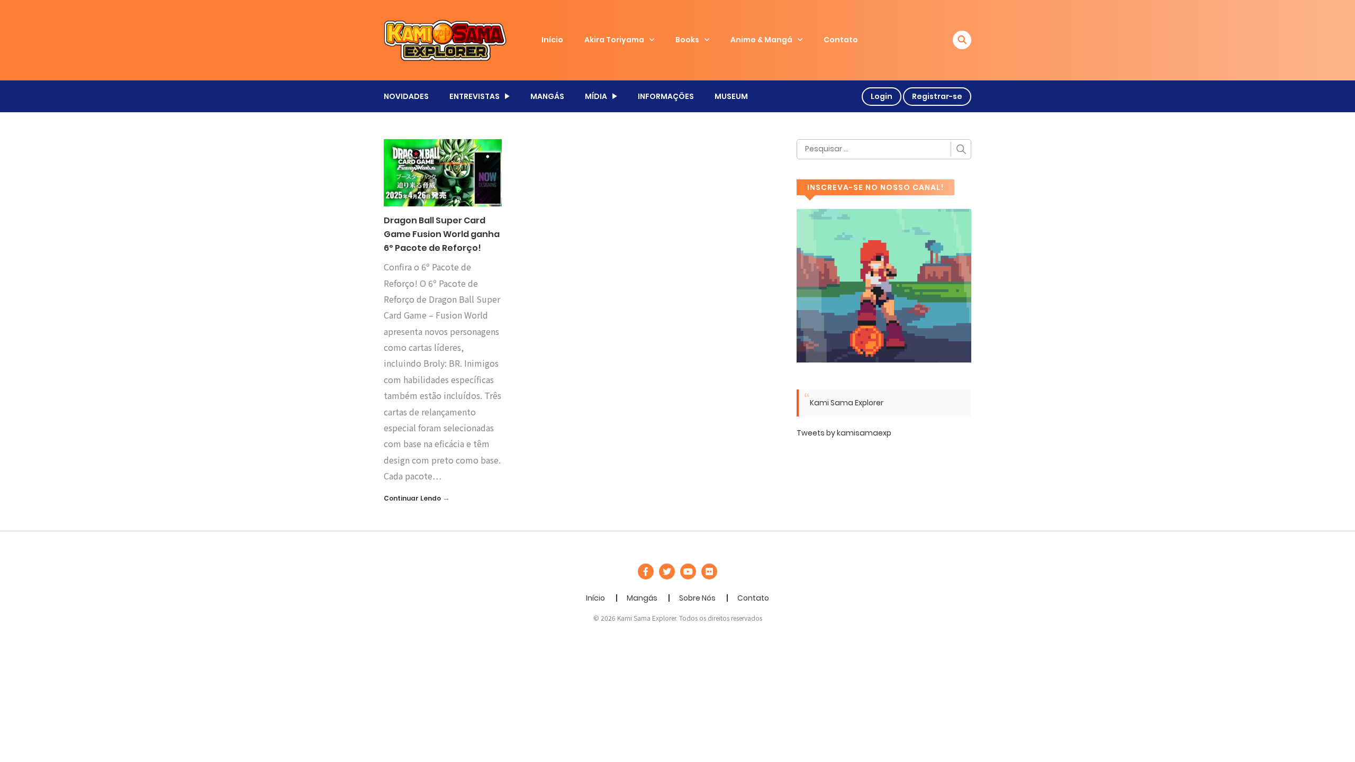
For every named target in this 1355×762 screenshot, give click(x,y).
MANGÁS (547, 96)
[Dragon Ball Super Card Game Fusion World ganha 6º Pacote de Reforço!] (443, 172)
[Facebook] (646, 571)
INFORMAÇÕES (666, 96)
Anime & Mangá (761, 39)
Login (881, 96)
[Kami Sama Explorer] (445, 39)
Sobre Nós (697, 598)
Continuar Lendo (412, 498)
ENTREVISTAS (474, 96)
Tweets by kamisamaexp (844, 433)
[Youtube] (688, 571)
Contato (841, 39)
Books (687, 39)
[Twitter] (667, 571)
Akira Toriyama (614, 39)
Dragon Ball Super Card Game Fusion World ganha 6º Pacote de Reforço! (442, 233)
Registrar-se (937, 96)
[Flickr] (709, 571)
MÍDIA (596, 96)
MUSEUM (731, 96)
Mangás (642, 598)
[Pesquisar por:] (884, 149)
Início (552, 39)
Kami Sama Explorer (846, 402)
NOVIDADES (406, 96)
